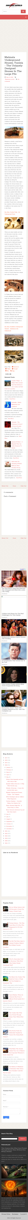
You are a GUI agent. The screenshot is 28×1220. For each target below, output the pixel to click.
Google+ (15, 369)
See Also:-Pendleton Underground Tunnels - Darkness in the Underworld (14, 328)
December (9, 828)
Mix (7, 371)
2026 (6, 843)
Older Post (23, 486)
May (7, 777)
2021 (6, 831)
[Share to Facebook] (10, 374)
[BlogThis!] (7, 374)
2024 (6, 838)
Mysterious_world (9, 79)
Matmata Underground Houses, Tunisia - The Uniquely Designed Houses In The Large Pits (14, 66)
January (8, 767)
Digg (13, 371)
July (7, 816)
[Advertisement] (14, 36)
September (9, 821)
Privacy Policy (6, 1214)
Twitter (8, 369)
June (7, 814)
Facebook (16, 367)
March (8, 772)
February (8, 770)
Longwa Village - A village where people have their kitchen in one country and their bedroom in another (14, 385)
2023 (6, 836)
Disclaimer (15, 1214)
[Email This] (6, 374)
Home (14, 486)
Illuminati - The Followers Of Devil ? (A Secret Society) (17, 424)
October (8, 824)
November (9, 826)
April (7, 774)
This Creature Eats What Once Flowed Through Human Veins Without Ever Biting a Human (14, 1149)
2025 (6, 840)
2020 (6, 765)
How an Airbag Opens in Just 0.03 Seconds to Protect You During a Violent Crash (16, 909)
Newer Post (5, 486)
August (8, 819)
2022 (6, 833)
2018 (6, 760)
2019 (6, 762)
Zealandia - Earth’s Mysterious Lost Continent (16, 404)
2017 (6, 758)
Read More (12, 399)
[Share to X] (9, 374)
